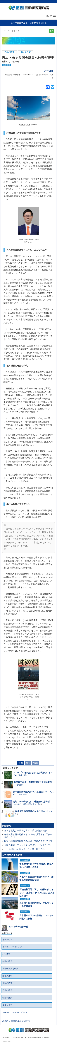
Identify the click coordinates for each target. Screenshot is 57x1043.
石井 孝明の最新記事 (12, 855)
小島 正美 (22, 794)
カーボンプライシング (12, 947)
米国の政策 (7, 983)
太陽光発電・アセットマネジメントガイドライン (27, 845)
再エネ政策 (26, 52)
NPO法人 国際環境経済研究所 (16, 1021)
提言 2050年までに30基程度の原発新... (32, 801)
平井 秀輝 (19, 785)
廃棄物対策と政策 (10, 969)
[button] (48, 16)
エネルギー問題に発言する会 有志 (27, 804)
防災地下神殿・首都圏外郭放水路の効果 (33, 782)
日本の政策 (9, 52)
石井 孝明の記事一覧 (18, 926)
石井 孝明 (49, 71)
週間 (21, 763)
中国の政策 (7, 998)
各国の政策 (7, 961)
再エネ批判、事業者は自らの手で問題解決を (25, 830)
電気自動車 (7, 940)
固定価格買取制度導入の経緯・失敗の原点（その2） (29, 841)
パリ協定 (6, 954)
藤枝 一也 (22, 775)
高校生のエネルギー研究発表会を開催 (28, 23)
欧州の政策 (7, 976)
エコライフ (7, 1005)
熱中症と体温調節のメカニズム (30, 811)
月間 (28, 763)
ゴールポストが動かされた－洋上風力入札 (24, 849)
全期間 (35, 763)
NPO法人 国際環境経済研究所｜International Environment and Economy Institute (28, 8)
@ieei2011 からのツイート (14, 1012)
